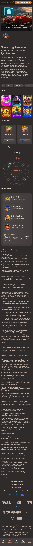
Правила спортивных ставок (15, 478)
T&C (11, 240)
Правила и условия (16, 484)
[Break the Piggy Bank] (6, 111)
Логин (11, 2)
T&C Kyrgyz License (16, 481)
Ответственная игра (16, 487)
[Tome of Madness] (16, 100)
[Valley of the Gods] (16, 111)
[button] (16, 85)
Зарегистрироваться (23, 2)
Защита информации (11, 491)
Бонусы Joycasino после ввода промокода (16, 264)
